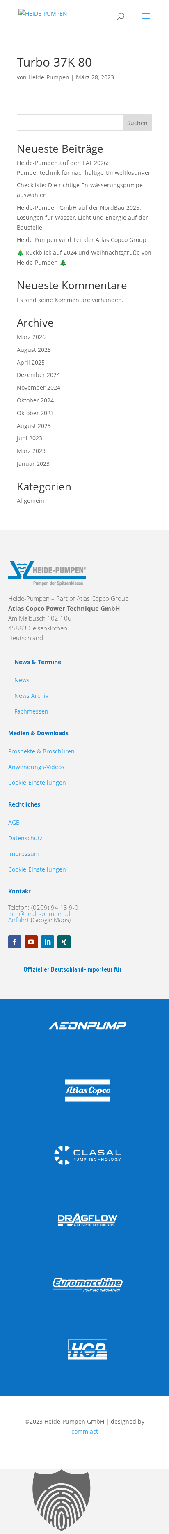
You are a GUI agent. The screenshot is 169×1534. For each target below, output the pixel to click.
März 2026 (31, 337)
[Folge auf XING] (64, 941)
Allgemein (30, 500)
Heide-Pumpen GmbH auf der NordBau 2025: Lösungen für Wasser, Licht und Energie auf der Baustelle (82, 217)
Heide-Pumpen (48, 77)
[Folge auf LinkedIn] (47, 941)
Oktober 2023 (35, 413)
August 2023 (34, 426)
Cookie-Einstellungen (37, 782)
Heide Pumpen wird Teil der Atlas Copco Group (81, 240)
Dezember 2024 (38, 375)
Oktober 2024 (35, 400)
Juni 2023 (29, 438)
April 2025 (31, 362)
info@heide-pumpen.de (40, 913)
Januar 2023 (33, 463)
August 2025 (34, 349)
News (22, 680)
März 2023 (31, 451)
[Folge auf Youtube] (31, 941)
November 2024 (38, 387)
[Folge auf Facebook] (14, 941)
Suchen (137, 123)
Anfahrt (18, 920)
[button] (84, 1501)
